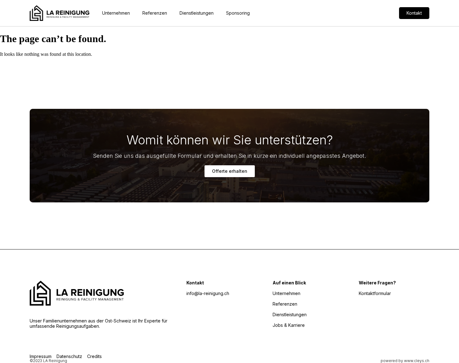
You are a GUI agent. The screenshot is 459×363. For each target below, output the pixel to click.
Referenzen (154, 13)
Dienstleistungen (197, 13)
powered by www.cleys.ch (405, 360)
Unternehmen (116, 13)
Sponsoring (238, 13)
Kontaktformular (375, 293)
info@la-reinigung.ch (207, 293)
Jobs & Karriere (289, 325)
